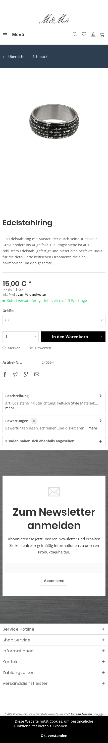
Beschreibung (17, 395)
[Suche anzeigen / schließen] (74, 34)
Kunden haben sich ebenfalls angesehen (39, 441)
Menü (13, 34)
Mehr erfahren (81, 726)
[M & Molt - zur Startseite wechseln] (54, 19)
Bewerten (42, 348)
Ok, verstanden (54, 735)
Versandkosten (81, 714)
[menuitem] (7, 34)
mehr (9, 408)
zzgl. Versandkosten (32, 294)
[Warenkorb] (101, 34)
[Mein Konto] (92, 34)
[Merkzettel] (83, 34)
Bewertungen (16, 420)
